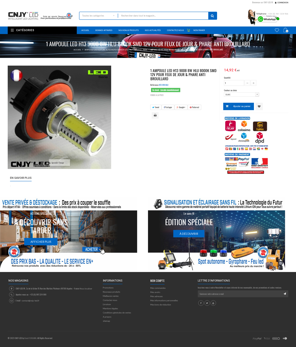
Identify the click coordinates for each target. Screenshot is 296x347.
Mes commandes (158, 288)
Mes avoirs (155, 292)
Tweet (156, 107)
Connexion (282, 2)
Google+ (182, 107)
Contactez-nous (110, 300)
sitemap (106, 321)
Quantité (227, 77)
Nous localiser (86, 288)
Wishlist (277, 30)
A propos (107, 317)
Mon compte (157, 281)
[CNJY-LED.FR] (41, 15)
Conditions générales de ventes (117, 312)
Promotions (108, 287)
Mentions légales (110, 308)
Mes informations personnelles (164, 300)
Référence (154, 84)
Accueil (77, 50)
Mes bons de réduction (160, 304)
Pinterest (195, 107)
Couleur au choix (230, 90)
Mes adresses (156, 296)
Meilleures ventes (111, 296)
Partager (168, 107)
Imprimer (155, 115)
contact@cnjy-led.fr (30, 300)
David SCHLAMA (30, 338)
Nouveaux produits (111, 292)
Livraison (107, 304)
